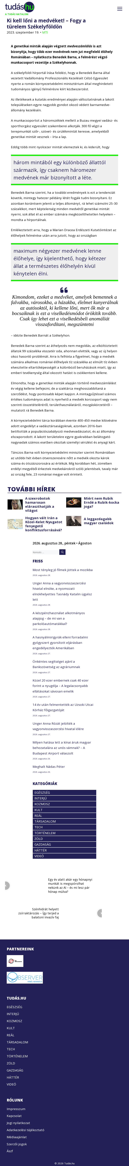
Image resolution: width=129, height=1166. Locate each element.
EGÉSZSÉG (42, 792)
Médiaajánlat (17, 1137)
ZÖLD (38, 839)
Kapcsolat (14, 1116)
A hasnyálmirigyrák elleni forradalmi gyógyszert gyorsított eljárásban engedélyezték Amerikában (60, 642)
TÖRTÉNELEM (44, 833)
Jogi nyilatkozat (18, 1123)
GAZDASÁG (42, 844)
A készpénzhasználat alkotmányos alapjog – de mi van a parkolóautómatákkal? (59, 618)
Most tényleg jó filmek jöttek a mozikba (63, 570)
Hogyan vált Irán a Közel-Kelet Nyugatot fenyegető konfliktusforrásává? (43, 524)
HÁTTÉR (40, 850)
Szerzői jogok (17, 1144)
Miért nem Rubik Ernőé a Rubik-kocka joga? (101, 502)
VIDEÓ (39, 856)
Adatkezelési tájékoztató (25, 1130)
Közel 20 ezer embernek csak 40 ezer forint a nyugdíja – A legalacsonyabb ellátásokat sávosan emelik (61, 686)
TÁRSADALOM (45, 821)
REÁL (38, 815)
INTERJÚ (40, 798)
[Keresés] (62, 552)
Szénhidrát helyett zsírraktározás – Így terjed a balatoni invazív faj (38, 913)
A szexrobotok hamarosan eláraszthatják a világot (39, 504)
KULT (38, 810)
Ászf (10, 1151)
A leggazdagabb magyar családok (99, 521)
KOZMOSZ (42, 804)
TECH (38, 827)
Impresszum (16, 1109)
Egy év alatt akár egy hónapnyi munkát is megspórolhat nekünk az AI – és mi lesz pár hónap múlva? (70, 885)
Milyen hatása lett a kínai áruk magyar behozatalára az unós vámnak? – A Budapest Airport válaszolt (62, 747)
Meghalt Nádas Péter (49, 766)
